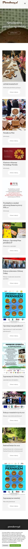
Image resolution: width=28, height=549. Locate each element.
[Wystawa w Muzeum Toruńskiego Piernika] (14, 154)
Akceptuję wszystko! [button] (15, 545)
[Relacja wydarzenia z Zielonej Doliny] (14, 263)
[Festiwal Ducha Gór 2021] (14, 435)
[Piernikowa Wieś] (14, 114)
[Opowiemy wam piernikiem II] (14, 306)
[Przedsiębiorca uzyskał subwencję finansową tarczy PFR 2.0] (14, 190)
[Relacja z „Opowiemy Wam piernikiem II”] (14, 230)
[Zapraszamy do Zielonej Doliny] (14, 358)
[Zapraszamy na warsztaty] (14, 479)
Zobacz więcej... (14, 92)
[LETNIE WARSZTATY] (14, 66)
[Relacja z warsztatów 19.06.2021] (14, 400)
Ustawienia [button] (5, 545)
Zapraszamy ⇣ (14, 32)
